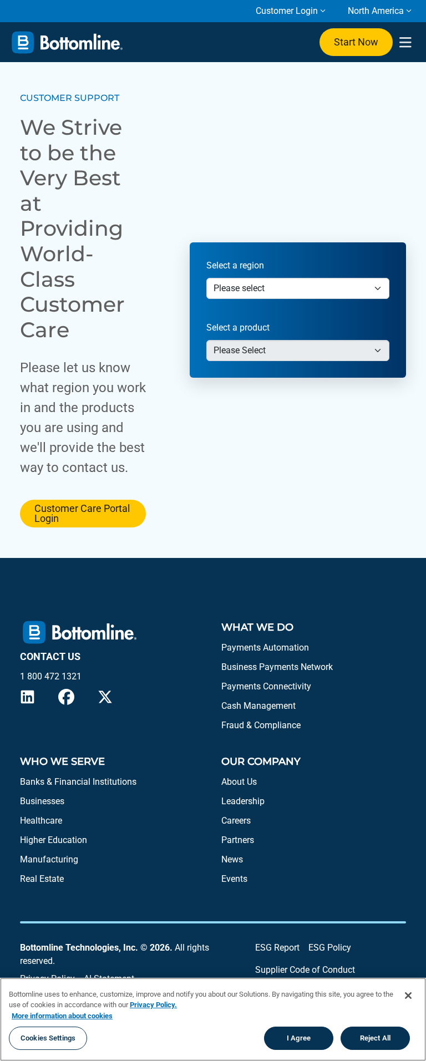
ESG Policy (329, 947)
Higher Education (53, 840)
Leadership (243, 801)
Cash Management (258, 705)
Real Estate (42, 879)
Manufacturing (49, 859)
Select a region (235, 265)
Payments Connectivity (266, 686)
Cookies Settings (48, 1038)
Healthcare (41, 820)
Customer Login (287, 11)
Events (234, 879)
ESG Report (277, 947)
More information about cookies (62, 1016)
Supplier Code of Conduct (305, 969)
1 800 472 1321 (51, 676)
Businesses (42, 801)
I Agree (299, 1038)
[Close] (408, 995)
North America (376, 11)
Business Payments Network (277, 667)
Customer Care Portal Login (82, 513)
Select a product (238, 327)
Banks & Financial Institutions (78, 781)
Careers (236, 820)
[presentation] (405, 42)
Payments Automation (265, 647)
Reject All (375, 1038)
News (232, 859)
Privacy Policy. (153, 1005)
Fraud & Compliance (261, 725)
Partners (237, 840)
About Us (239, 781)
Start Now (356, 42)
